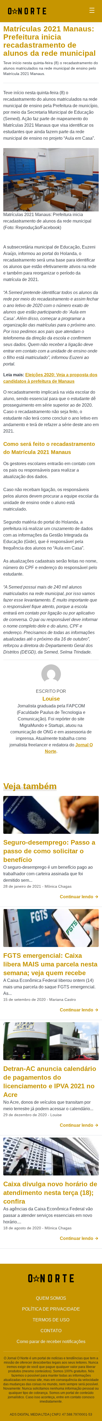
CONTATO (51, 1330)
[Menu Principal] (91, 11)
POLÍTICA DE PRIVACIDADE (51, 1309)
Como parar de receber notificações (51, 1341)
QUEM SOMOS (51, 1298)
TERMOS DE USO (51, 1320)
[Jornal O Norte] (27, 10)
